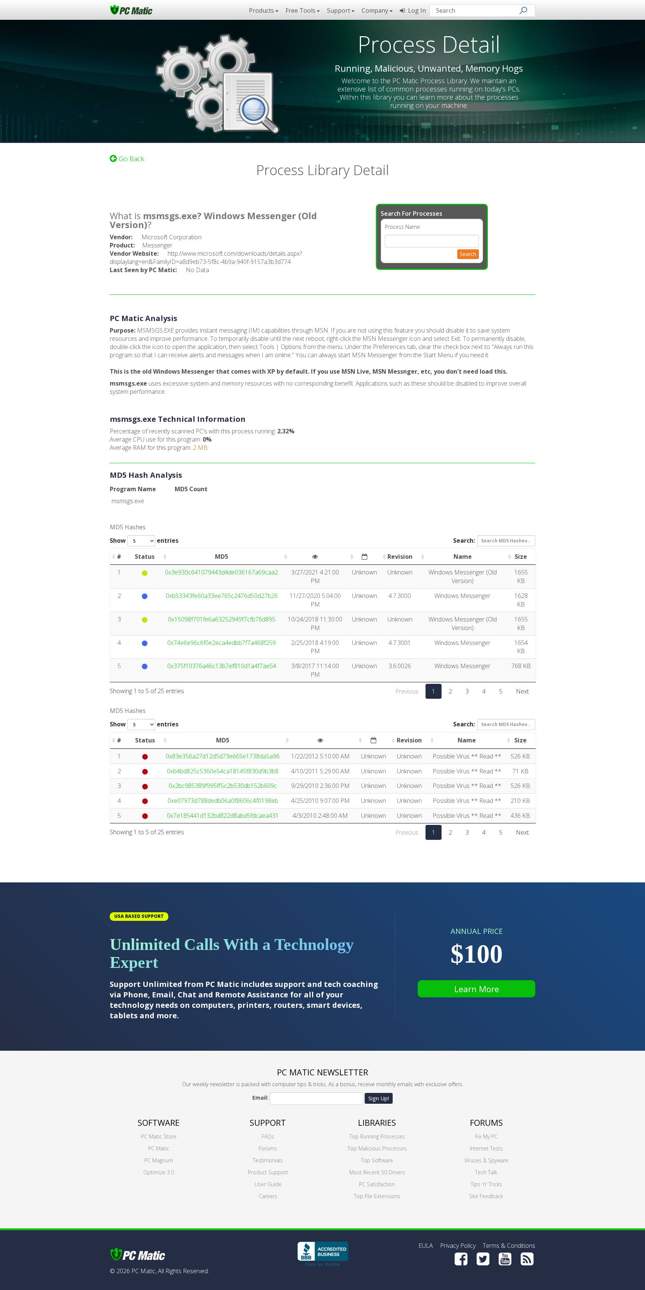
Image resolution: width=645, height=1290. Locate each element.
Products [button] (262, 10)
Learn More (476, 988)
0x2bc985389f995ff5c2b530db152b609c (223, 786)
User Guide (268, 1184)
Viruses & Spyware (486, 1160)
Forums (268, 1148)
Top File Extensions (377, 1196)
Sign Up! (378, 1098)
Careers (268, 1196)
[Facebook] (461, 1259)
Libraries (377, 1122)
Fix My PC (486, 1136)
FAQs (268, 1136)
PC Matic (158, 1148)
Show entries (144, 540)
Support (268, 1122)
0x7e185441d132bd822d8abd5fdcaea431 (223, 815)
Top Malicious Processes (377, 1148)
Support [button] (339, 10)
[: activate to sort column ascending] (315, 557)
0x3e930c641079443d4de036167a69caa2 (221, 572)
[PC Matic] (131, 9)
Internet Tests (486, 1148)
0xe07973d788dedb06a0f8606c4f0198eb (223, 801)
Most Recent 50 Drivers (377, 1172)
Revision (399, 556)
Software (159, 1122)
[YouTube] (505, 1259)
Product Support (268, 1172)
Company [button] (376, 10)
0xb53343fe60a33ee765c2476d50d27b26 (222, 596)
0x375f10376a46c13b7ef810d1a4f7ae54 (221, 666)
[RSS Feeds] (527, 1259)
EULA (425, 1245)
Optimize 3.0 (158, 1172)
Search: (464, 540)
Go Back (130, 158)
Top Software (377, 1160)
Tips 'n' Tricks (486, 1184)
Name (463, 556)
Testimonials (268, 1160)
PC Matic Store (159, 1136)
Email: (260, 1097)
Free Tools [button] (301, 10)
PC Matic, (143, 1271)
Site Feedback (486, 1196)
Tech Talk (486, 1172)
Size (521, 556)
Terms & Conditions (509, 1245)
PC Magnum (158, 1160)
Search (468, 254)
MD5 (221, 556)
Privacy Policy (458, 1245)
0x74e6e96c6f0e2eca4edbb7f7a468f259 (221, 643)
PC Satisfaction (377, 1184)
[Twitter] (483, 1259)
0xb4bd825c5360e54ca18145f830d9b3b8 (222, 771)
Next (522, 691)
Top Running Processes (377, 1136)
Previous (406, 691)
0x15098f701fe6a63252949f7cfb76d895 (221, 619)
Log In (415, 10)
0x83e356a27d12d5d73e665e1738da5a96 (223, 756)
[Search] (523, 10)
